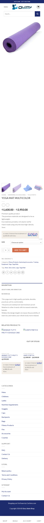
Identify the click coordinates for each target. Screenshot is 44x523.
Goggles (5, 409)
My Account (6, 491)
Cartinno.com (31, 503)
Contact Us (6, 454)
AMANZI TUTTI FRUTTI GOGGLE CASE (10, 356)
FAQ (3, 450)
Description (6, 285)
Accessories (6, 433)
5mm (10, 268)
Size (3, 242)
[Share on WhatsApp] (3, 272)
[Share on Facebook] (7, 272)
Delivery (5, 458)
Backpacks (6, 417)
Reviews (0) (6, 294)
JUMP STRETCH (28, 355)
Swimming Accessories (17, 195)
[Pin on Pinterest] (19, 272)
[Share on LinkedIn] (23, 272)
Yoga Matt (22, 268)
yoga (17, 268)
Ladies (4, 401)
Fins (3, 429)
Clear (40, 239)
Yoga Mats (32, 195)
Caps (3, 413)
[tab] (22, 285)
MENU (6, 7)
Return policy (6, 471)
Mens (4, 392)
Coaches (5, 438)
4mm (6, 268)
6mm (13, 268)
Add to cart (20, 250)
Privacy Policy (7, 479)
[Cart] (38, 7)
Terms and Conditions (10, 475)
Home (4, 195)
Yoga (10, 264)
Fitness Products (14, 262)
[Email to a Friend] (15, 272)
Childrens (5, 396)
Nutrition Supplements (10, 405)
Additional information (11, 289)
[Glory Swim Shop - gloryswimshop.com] (22, 7)
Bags (3, 421)
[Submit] (37, 14)
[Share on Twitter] (11, 272)
